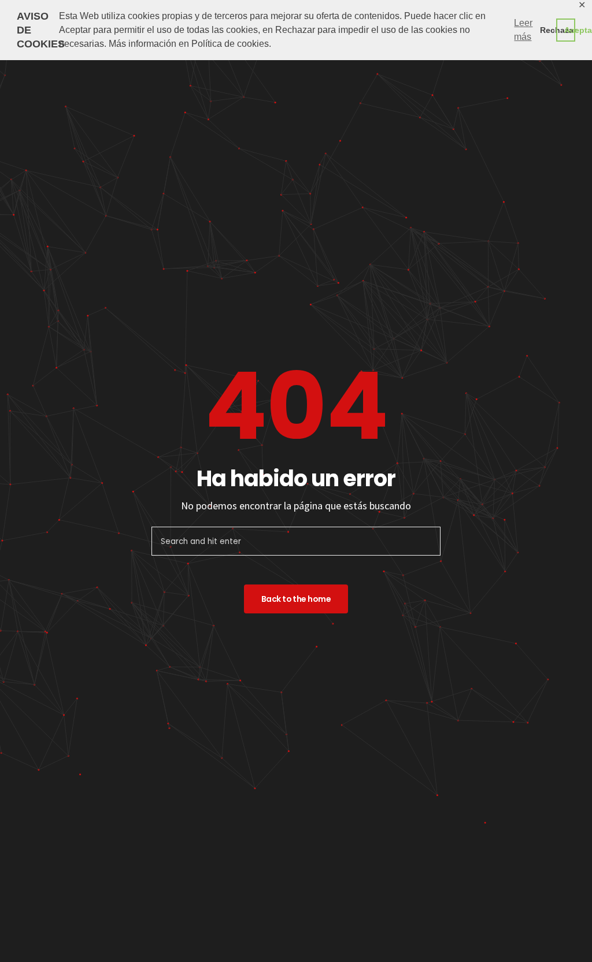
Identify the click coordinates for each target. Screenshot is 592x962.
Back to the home (296, 599)
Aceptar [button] (569, 30)
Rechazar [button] (546, 30)
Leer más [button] (523, 30)
